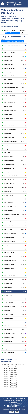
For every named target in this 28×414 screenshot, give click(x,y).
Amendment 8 (13, 382)
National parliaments (19, 398)
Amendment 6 (13, 378)
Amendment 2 (13, 370)
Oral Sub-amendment (15, 393)
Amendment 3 (13, 372)
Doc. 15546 (18, 366)
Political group (14, 41)
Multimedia (14, 402)
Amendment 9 (13, 384)
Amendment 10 (13, 387)
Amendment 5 (13, 376)
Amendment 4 (13, 374)
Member (3, 41)
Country (8, 41)
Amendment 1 (13, 368)
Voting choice (21, 41)
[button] (22, 33)
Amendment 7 (13, 380)
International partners (9, 400)
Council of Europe (7, 398)
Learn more (21, 409)
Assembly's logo (20, 400)
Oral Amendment (14, 389)
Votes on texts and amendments (12, 32)
